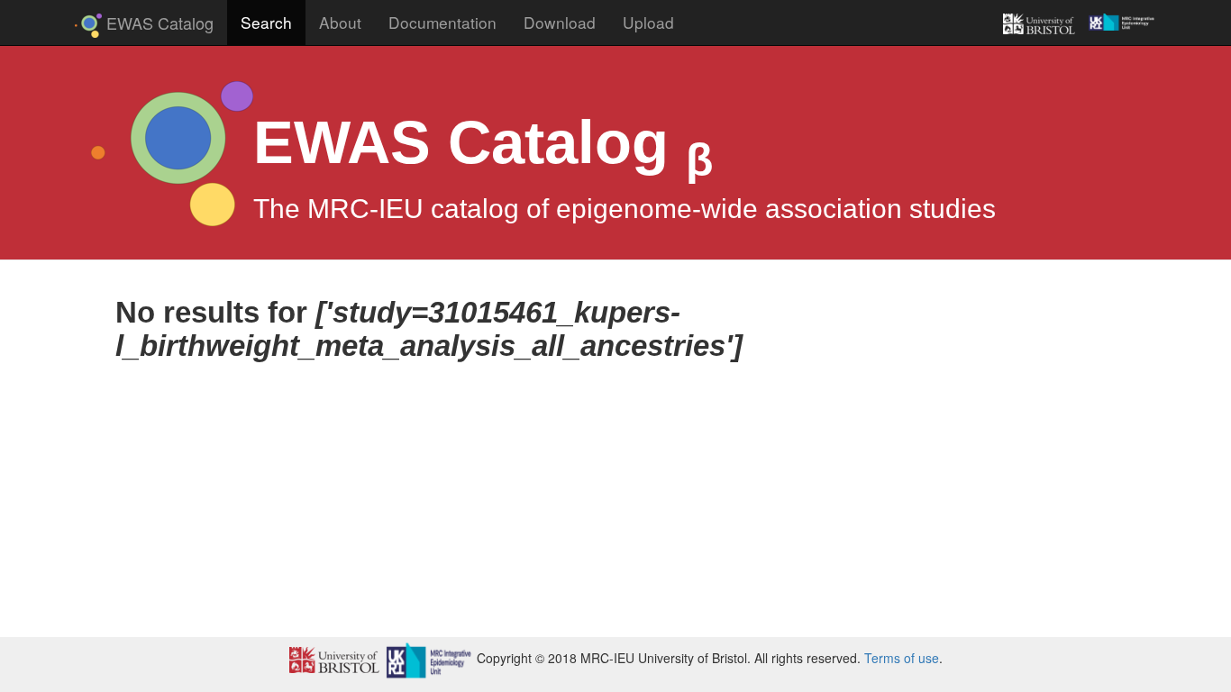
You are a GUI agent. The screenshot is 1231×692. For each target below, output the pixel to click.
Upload (648, 22)
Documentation (442, 22)
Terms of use (901, 658)
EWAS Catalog (483, 142)
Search (273, 21)
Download (560, 22)
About (340, 22)
